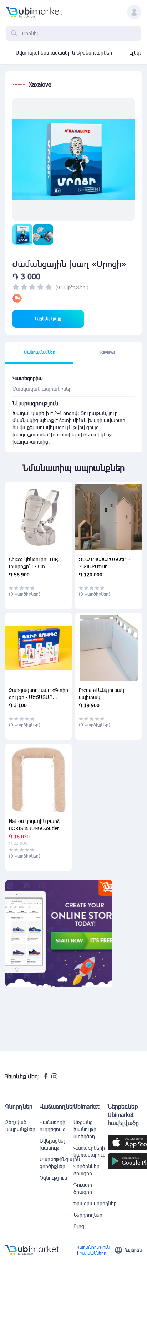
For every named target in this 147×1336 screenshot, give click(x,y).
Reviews (107, 351)
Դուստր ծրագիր (83, 1188)
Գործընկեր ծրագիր (87, 1169)
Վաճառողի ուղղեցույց (53, 1125)
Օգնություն (53, 1178)
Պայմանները (93, 1252)
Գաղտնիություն (93, 1246)
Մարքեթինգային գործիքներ (57, 1162)
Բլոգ (79, 1226)
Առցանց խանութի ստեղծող (85, 1129)
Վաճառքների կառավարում (90, 1151)
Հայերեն (133, 1249)
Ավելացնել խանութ (52, 1144)
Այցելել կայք (48, 318)
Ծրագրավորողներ (91, 1203)
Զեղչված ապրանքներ (20, 1125)
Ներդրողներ (88, 1215)
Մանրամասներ (39, 351)
